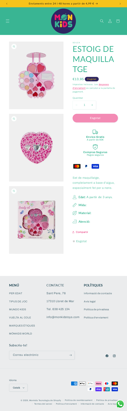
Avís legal (90, 301)
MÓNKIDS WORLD (20, 333)
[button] (8, 21)
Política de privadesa (96, 309)
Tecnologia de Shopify (50, 400)
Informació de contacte (98, 293)
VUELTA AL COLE (20, 317)
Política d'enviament (96, 317)
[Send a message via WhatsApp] (120, 404)
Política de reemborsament (78, 400)
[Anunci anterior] (6, 3)
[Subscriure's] (70, 355)
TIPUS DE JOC (18, 301)
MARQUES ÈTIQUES (22, 325)
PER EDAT (15, 293)
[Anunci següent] (120, 3)
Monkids (33, 400)
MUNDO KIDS (17, 309)
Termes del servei (43, 404)
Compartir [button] (82, 232)
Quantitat (78, 98)
